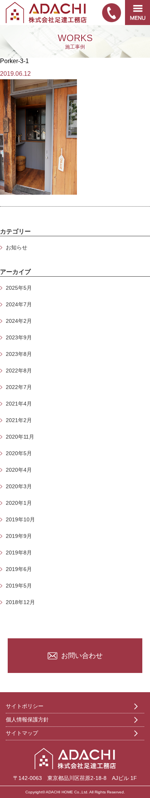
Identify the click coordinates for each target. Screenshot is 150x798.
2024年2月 (19, 321)
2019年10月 (20, 519)
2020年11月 (20, 437)
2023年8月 (19, 354)
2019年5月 (19, 586)
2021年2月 (19, 420)
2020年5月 (19, 453)
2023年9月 (19, 337)
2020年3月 (19, 486)
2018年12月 (20, 602)
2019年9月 (19, 536)
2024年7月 (19, 304)
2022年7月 (19, 387)
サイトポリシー (24, 706)
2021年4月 (19, 404)
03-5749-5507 (111, 12)
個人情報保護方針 (27, 719)
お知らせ (16, 247)
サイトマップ (22, 733)
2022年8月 (19, 370)
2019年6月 (19, 569)
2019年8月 (19, 552)
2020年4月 (19, 470)
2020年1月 (19, 503)
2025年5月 (19, 288)
